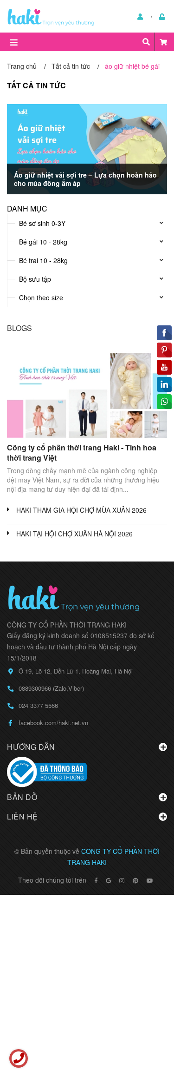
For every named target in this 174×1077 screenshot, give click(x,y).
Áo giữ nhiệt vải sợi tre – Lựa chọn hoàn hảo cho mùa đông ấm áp (85, 179)
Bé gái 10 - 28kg (43, 241)
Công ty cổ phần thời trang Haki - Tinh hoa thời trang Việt (81, 452)
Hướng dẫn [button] (31, 746)
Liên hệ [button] (22, 816)
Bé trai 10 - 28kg (43, 260)
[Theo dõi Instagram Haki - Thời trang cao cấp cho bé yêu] (121, 880)
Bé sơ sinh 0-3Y (42, 223)
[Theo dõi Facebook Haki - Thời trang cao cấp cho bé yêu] (96, 880)
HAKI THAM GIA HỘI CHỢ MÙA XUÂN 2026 (81, 510)
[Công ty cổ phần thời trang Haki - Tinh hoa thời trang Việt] (87, 393)
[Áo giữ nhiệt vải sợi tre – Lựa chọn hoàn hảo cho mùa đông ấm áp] (87, 149)
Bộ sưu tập (35, 279)
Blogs (19, 328)
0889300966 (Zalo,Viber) (51, 688)
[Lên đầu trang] (148, 1032)
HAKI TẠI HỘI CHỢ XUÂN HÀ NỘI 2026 (74, 533)
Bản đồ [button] (22, 797)
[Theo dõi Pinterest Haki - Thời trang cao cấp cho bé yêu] (135, 880)
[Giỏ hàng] (163, 41)
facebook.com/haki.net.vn (53, 722)
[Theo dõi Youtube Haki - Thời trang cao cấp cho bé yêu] (150, 880)
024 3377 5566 (38, 705)
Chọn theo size (41, 297)
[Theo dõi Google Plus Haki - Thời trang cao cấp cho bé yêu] (108, 880)
